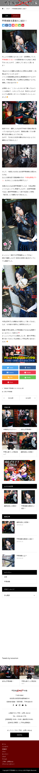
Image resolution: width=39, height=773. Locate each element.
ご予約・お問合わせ (7, 761)
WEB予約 (19, 735)
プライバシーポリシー (8, 764)
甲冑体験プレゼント (8, 60)
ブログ (4, 756)
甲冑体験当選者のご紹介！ (25, 539)
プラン (4, 751)
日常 (6, 16)
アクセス (4, 759)
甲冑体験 (9, 391)
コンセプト (5, 746)
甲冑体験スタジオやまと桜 (16, 388)
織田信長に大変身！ (23, 522)
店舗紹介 (4, 749)
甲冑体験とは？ (22, 556)
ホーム (4, 744)
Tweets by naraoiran (10, 658)
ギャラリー (5, 754)
